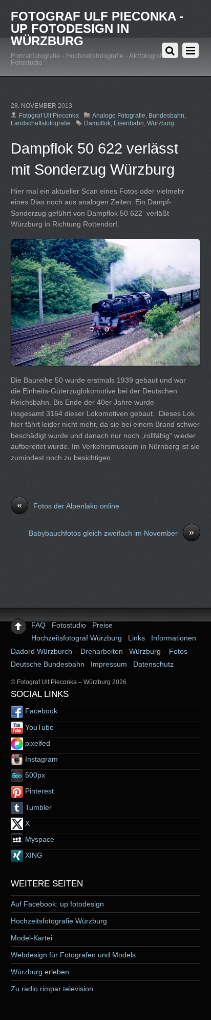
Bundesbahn (166, 115)
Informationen (173, 638)
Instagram (40, 759)
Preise (102, 625)
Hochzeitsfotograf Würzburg (76, 638)
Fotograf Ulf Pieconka (49, 115)
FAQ (38, 625)
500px (34, 775)
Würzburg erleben (40, 972)
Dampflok (97, 123)
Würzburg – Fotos (158, 651)
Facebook (40, 711)
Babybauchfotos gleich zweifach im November (111, 532)
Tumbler (37, 807)
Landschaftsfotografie (41, 123)
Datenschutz (153, 664)
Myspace (38, 839)
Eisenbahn (129, 123)
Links (136, 638)
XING (33, 855)
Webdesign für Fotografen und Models (73, 955)
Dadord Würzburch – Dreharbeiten (67, 651)
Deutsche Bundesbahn (48, 664)
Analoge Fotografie (118, 115)
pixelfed (36, 743)
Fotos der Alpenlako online (68, 505)
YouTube (38, 727)
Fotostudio (69, 625)
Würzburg (160, 123)
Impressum (109, 664)
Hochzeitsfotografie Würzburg (59, 921)
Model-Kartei (31, 938)
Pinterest (38, 791)
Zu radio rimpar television (52, 989)
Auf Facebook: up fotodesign (57, 904)
